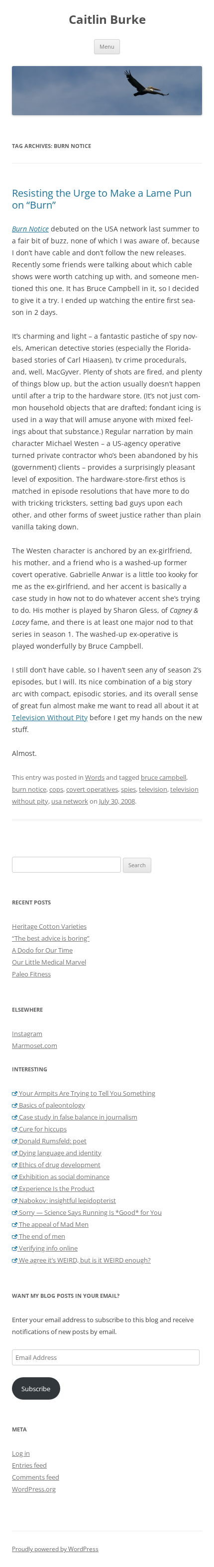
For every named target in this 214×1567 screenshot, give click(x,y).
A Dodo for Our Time (42, 950)
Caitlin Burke (107, 19)
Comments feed (35, 1477)
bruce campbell (163, 777)
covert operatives (92, 789)
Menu (107, 46)
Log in (21, 1453)
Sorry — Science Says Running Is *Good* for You (89, 1212)
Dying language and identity (59, 1152)
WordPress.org (34, 1489)
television (153, 789)
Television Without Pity (50, 717)
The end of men (41, 1236)
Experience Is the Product (56, 1188)
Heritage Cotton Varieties (49, 926)
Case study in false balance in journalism (77, 1117)
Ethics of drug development (59, 1164)
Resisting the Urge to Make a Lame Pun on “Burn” (102, 199)
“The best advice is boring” (51, 938)
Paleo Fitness (31, 974)
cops (56, 789)
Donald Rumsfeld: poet (52, 1140)
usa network (69, 801)
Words (95, 777)
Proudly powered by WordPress (55, 1549)
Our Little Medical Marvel (49, 962)
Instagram (27, 1033)
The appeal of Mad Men (53, 1224)
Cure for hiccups (42, 1128)
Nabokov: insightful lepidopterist (66, 1200)
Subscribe (35, 1388)
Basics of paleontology (51, 1105)
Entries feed (29, 1465)
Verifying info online (47, 1248)
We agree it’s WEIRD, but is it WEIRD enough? (84, 1260)
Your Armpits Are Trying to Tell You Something (86, 1093)
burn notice (29, 789)
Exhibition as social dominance (63, 1176)
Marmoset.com (34, 1045)
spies (128, 789)
